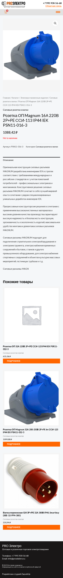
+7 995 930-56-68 (52, 3)
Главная (6, 98)
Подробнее (14, 361)
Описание (8, 160)
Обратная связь (53, 6)
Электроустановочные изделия (34, 98)
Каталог (15, 98)
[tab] (31, 160)
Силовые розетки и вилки (15, 110)
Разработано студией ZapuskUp (16, 574)
